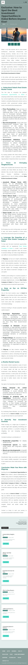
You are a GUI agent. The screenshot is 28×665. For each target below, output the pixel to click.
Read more (6, 543)
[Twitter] (12, 44)
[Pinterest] (15, 44)
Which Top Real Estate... (7, 553)
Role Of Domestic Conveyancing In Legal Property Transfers (21, 523)
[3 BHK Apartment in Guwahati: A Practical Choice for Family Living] (22, 613)
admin (3, 24)
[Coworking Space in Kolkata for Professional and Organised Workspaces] (22, 631)
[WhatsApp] (18, 44)
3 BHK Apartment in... (8, 608)
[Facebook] (9, 44)
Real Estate (5, 537)
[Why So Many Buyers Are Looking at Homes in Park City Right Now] (22, 594)
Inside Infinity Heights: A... (8, 535)
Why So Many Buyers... (9, 590)
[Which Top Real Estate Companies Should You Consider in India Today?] (22, 557)
